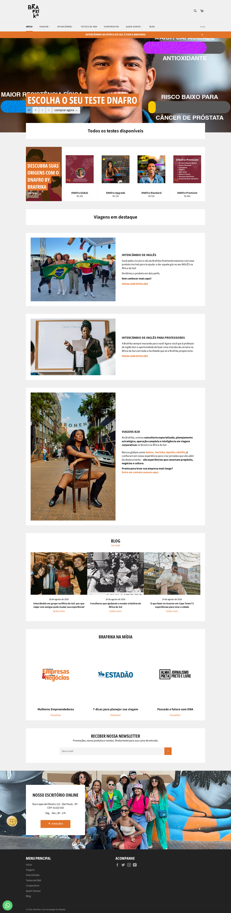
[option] (115, 85)
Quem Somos (133, 26)
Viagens (44, 26)
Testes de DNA (89, 26)
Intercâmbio (64, 26)
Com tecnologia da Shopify (53, 909)
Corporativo (111, 26)
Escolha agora (66, 110)
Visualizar (55, 715)
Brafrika (37, 909)
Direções (57, 823)
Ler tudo (115, 545)
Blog (152, 26)
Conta (202, 26)
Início (29, 26)
